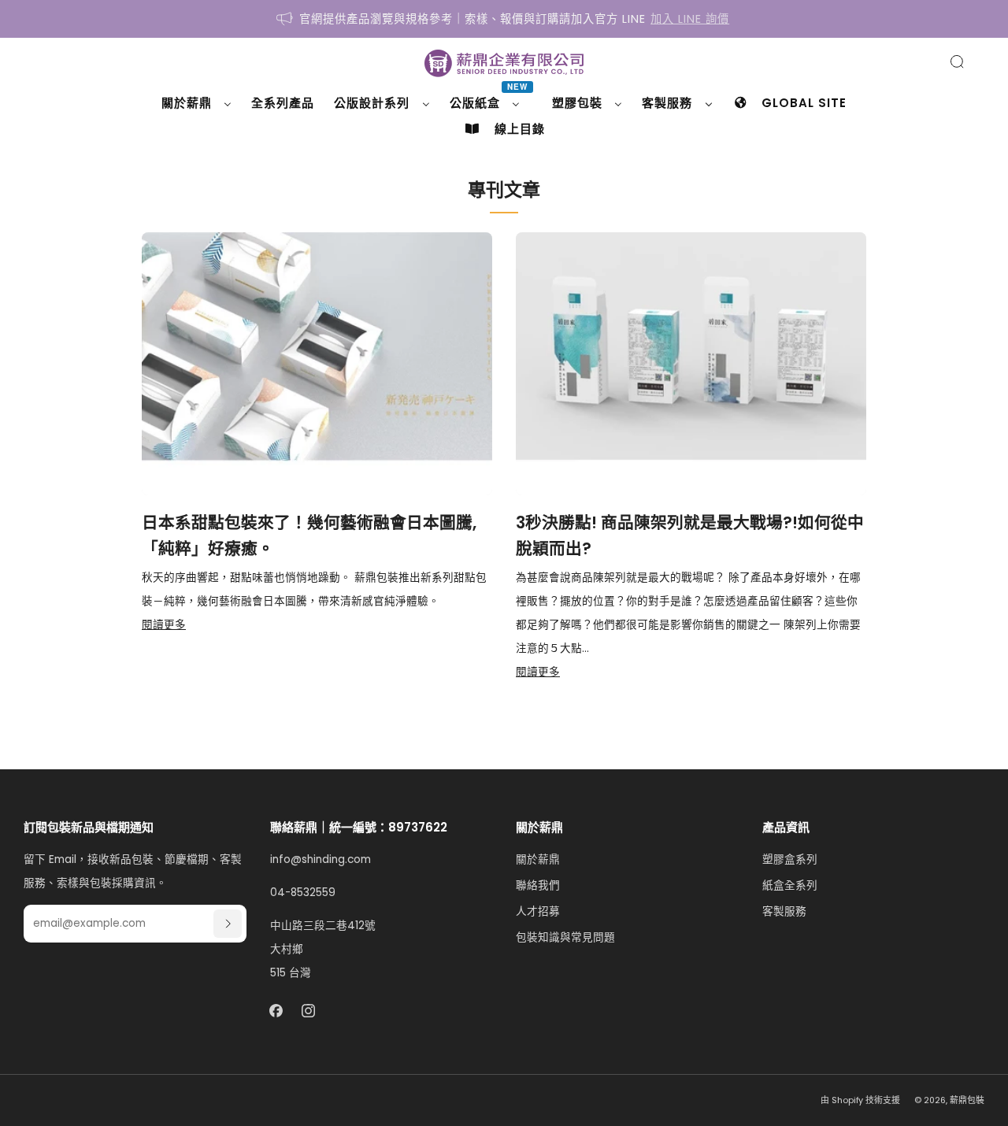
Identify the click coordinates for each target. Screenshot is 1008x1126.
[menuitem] (196, 103)
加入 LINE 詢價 (689, 19)
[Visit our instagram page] (308, 1011)
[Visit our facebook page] (276, 1011)
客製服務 (784, 911)
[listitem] (504, 19)
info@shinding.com (320, 859)
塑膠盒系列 (789, 859)
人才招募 (538, 911)
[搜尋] (957, 61)
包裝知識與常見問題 (565, 937)
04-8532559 (302, 892)
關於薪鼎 (538, 859)
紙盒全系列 (789, 885)
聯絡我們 (538, 885)
